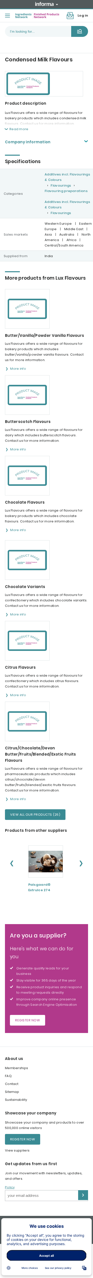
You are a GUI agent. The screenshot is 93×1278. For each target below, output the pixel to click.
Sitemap (12, 1091)
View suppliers (17, 1150)
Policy (10, 1187)
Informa (46, 4)
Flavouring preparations (66, 191)
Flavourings (61, 185)
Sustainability (16, 1099)
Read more (19, 129)
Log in (83, 15)
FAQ (8, 1076)
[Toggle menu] (7, 16)
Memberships (16, 1068)
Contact (11, 1083)
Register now (27, 1020)
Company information (28, 142)
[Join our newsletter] (70, 15)
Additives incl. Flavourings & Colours (67, 177)
